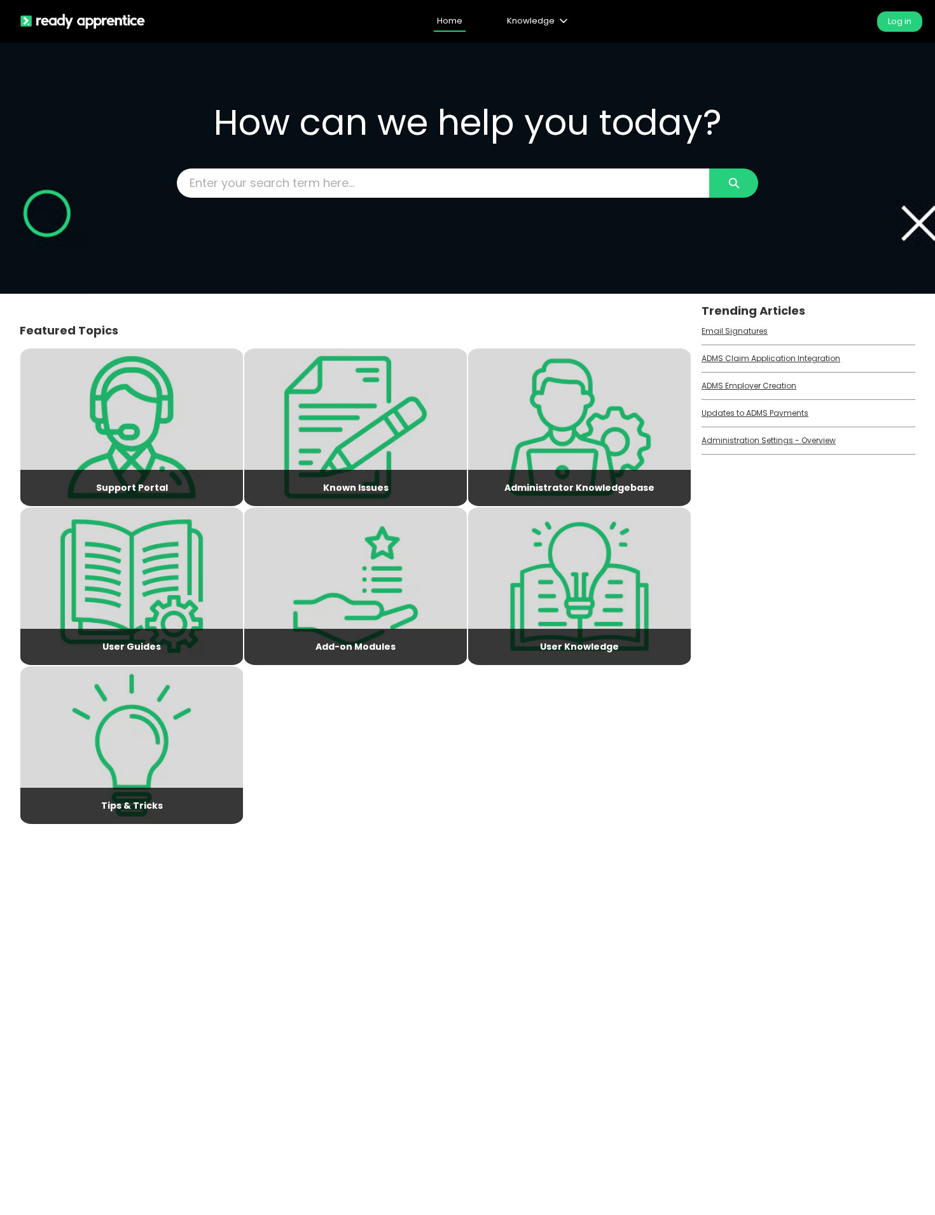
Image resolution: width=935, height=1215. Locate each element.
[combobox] (443, 183)
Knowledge (531, 21)
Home (449, 21)
